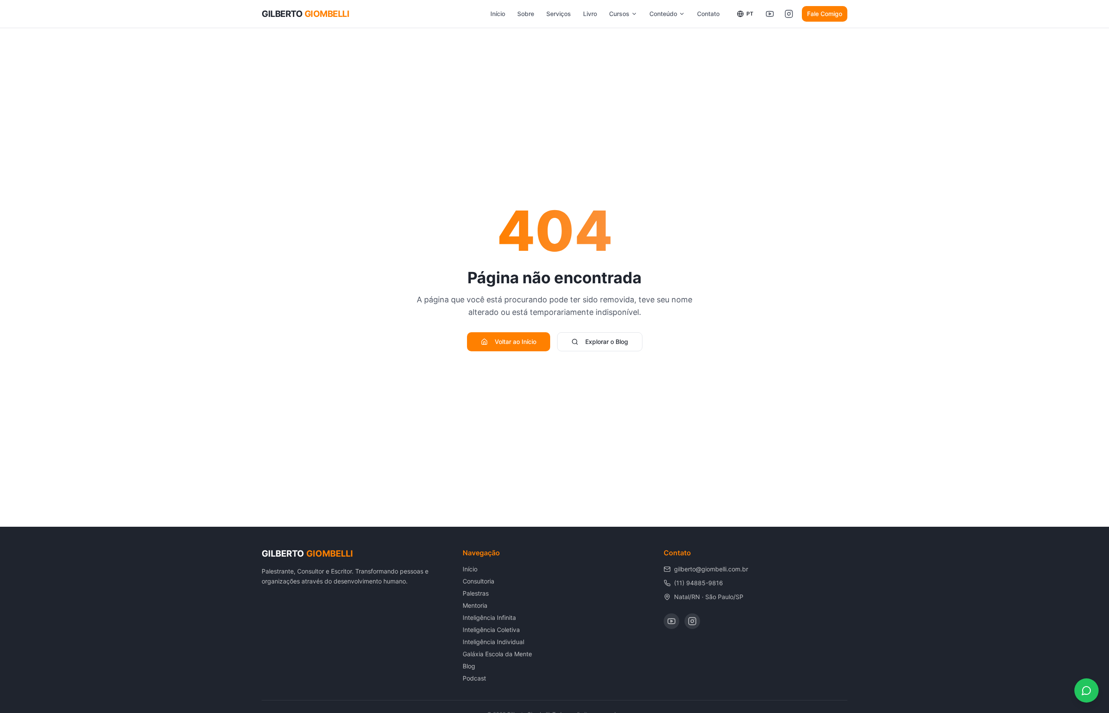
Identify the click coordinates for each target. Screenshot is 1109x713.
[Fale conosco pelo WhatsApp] (1086, 690)
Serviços (558, 13)
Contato (708, 13)
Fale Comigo (824, 13)
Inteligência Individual (493, 641)
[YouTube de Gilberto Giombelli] (770, 14)
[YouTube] (671, 621)
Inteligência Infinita (489, 617)
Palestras (476, 593)
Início (497, 13)
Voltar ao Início (515, 341)
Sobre (525, 13)
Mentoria (475, 605)
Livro (590, 13)
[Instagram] (692, 621)
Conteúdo (663, 13)
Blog (469, 666)
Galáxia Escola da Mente (497, 654)
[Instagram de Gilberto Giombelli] (789, 14)
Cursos (619, 13)
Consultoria (478, 581)
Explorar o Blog (606, 341)
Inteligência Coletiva (491, 629)
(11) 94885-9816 (698, 583)
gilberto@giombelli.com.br (711, 569)
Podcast (474, 678)
